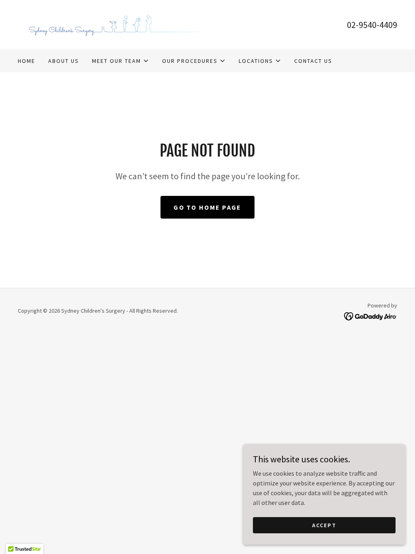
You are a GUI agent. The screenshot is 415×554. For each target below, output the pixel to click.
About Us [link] (63, 60)
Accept (324, 524)
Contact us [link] (313, 60)
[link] (113, 24)
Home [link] (26, 60)
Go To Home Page (207, 207)
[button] (120, 61)
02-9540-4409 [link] (372, 24)
